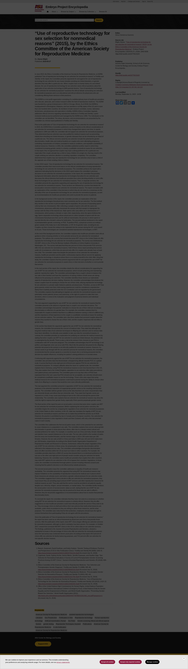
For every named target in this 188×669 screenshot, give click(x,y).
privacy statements (63, 662)
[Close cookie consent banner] (184, 658)
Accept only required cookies (130, 662)
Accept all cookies (107, 662)
